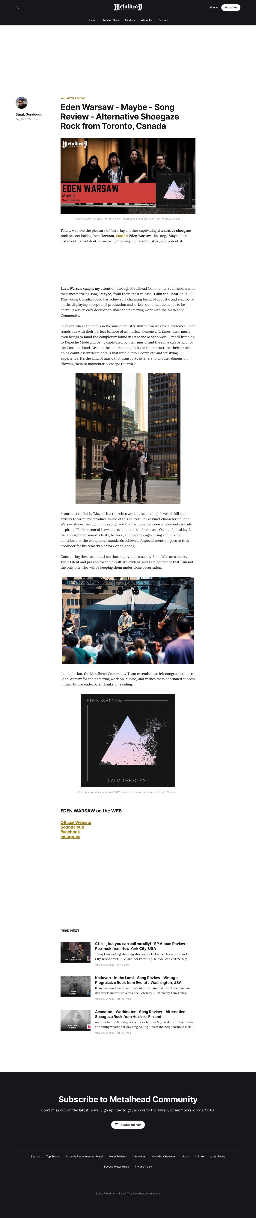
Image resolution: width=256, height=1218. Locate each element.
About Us (147, 20)
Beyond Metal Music (116, 1166)
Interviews (139, 1156)
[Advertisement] (128, 53)
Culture (199, 1156)
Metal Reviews (118, 1156)
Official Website (76, 822)
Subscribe (230, 7)
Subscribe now (131, 1125)
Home (91, 20)
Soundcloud (72, 827)
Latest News (217, 1156)
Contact (163, 20)
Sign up (35, 1156)
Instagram (70, 836)
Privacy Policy (143, 1166)
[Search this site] (17, 7)
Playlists (130, 20)
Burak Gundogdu (29, 114)
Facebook (70, 831)
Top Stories (53, 1156)
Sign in (213, 7)
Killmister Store (110, 20)
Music (185, 1156)
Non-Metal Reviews (73, 98)
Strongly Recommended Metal (84, 1156)
